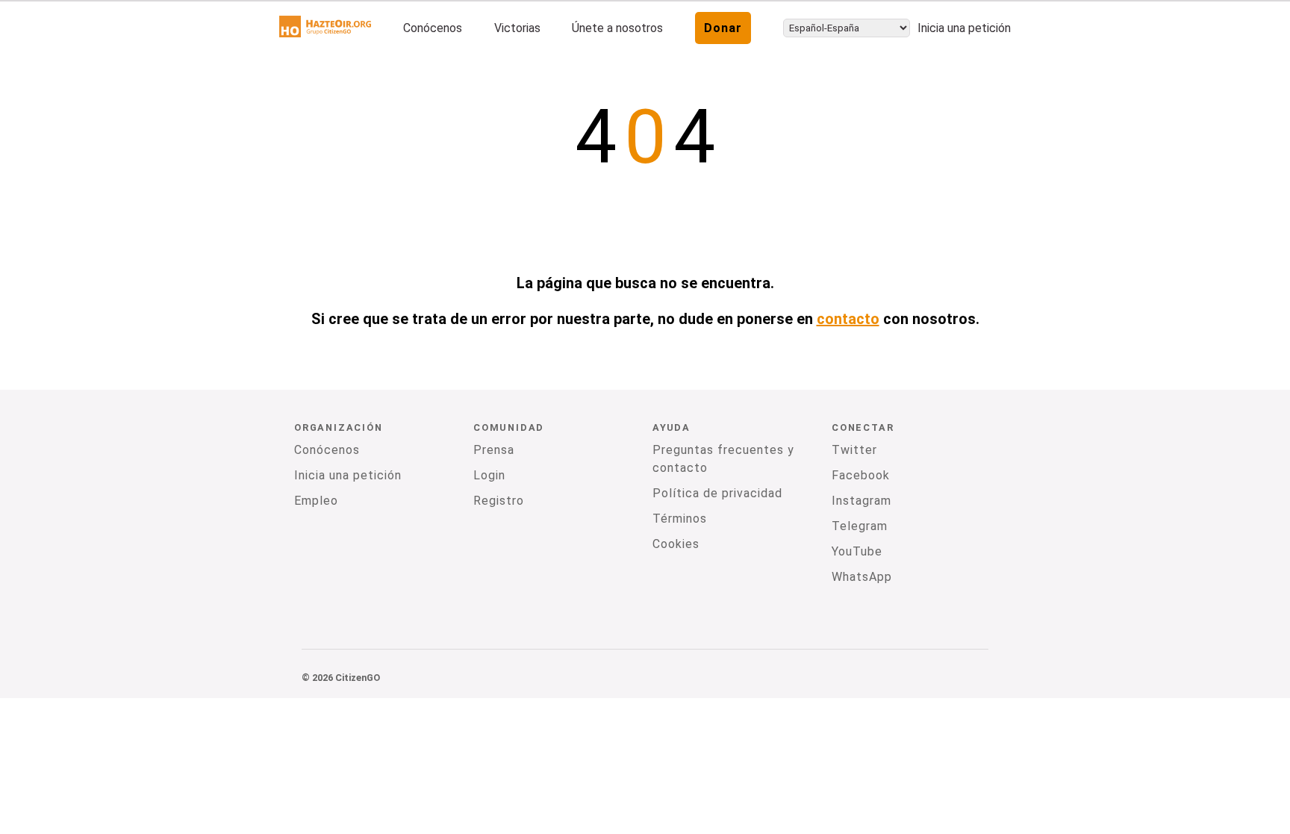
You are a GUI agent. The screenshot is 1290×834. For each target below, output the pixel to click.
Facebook (861, 475)
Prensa (493, 450)
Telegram (860, 526)
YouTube (857, 551)
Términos (679, 518)
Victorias (517, 28)
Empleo (316, 501)
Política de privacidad (717, 493)
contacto (848, 319)
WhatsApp (862, 577)
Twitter (854, 450)
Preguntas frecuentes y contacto (723, 459)
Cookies (675, 544)
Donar (723, 28)
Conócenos (432, 28)
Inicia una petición (964, 28)
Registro (498, 501)
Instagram (861, 501)
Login (489, 475)
